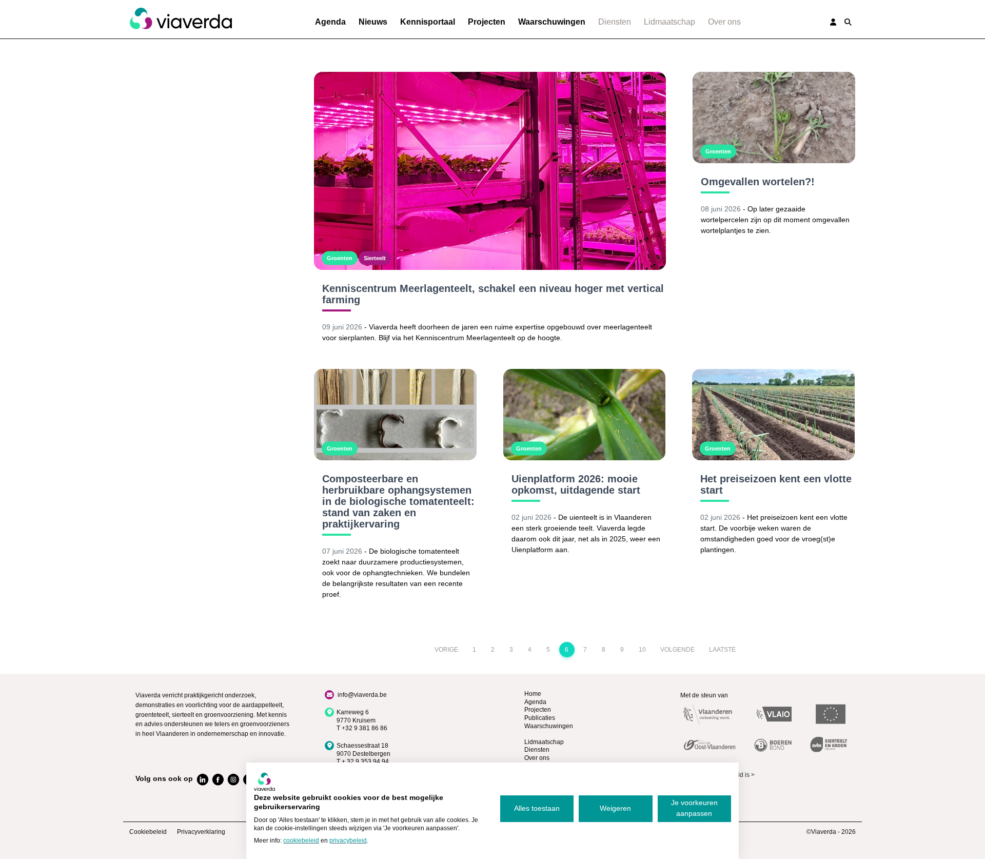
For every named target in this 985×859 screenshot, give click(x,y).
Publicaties (539, 717)
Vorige (446, 649)
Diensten (614, 21)
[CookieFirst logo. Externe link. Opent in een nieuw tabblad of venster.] (264, 781)
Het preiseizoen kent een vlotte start (776, 484)
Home (532, 693)
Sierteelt (375, 258)
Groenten (339, 258)
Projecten (486, 21)
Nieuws (373, 21)
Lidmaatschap (669, 21)
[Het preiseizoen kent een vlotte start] (773, 414)
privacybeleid (348, 840)
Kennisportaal (427, 21)
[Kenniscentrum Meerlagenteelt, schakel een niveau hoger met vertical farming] (490, 171)
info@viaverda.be (362, 694)
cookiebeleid (301, 840)
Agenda (330, 21)
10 (642, 649)
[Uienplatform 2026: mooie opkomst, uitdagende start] (584, 414)
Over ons (724, 21)
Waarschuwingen (551, 21)
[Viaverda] (180, 19)
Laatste (722, 649)
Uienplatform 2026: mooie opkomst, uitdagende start (575, 484)
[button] (848, 22)
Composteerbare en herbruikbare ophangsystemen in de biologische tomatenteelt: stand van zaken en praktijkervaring (398, 501)
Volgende (677, 649)
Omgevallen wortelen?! (758, 181)
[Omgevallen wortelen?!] (774, 117)
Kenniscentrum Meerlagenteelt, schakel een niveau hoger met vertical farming (493, 294)
